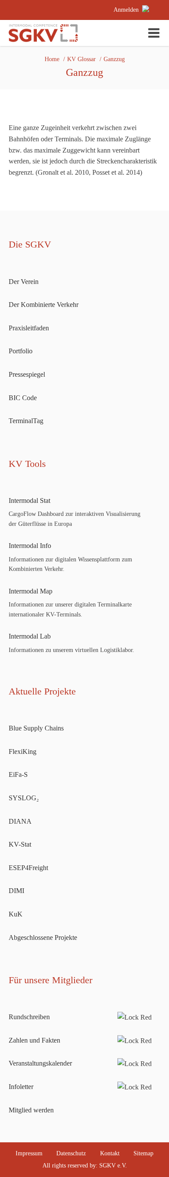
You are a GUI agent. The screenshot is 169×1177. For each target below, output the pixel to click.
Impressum (29, 1153)
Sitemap (143, 1153)
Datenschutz (71, 1153)
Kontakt (110, 1153)
